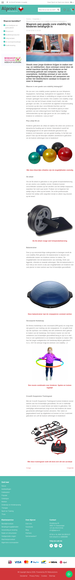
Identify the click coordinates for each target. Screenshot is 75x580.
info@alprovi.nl (55, 530)
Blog (27, 530)
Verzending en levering (9, 530)
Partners (28, 533)
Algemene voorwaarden (9, 542)
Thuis (3, 514)
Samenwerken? (31, 536)
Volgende (70, 468)
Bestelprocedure (7, 524)
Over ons (28, 524)
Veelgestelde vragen (8, 536)
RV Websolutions (51, 572)
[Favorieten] (64, 10)
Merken (4, 502)
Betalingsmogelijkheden (9, 527)
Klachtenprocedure (8, 539)
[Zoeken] (58, 10)
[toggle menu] (2, 2)
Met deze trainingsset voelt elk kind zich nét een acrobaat (50, 462)
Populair (4, 495)
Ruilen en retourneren (9, 533)
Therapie (4, 508)
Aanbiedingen (6, 489)
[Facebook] (51, 545)
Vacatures (29, 527)
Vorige (28, 468)
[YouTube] (60, 545)
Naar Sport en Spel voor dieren (58, 2)
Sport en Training (7, 511)
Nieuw (3, 486)
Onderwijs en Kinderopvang (11, 505)
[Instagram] (56, 545)
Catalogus (5, 498)
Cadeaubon (5, 492)
